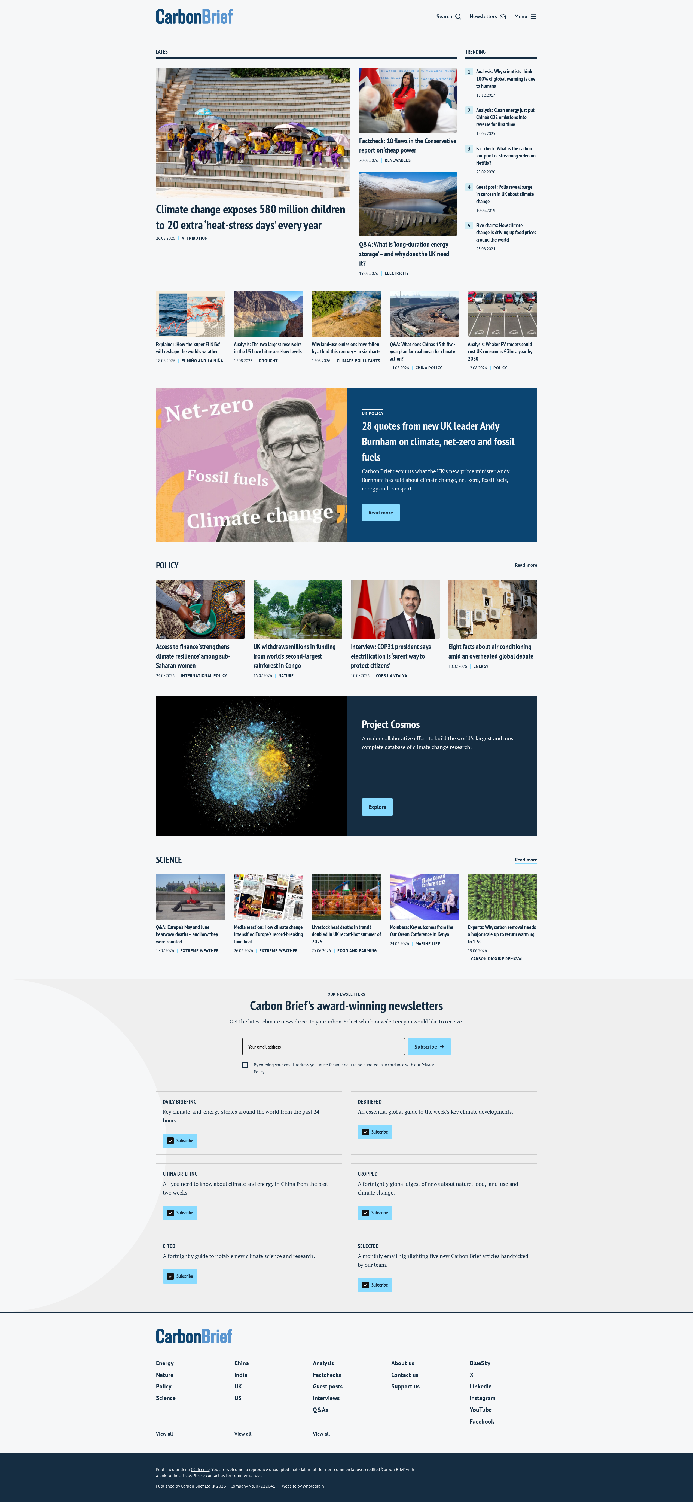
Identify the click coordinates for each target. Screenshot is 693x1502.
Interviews (326, 1398)
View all (164, 1434)
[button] (449, 16)
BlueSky (480, 1363)
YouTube (481, 1409)
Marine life (428, 943)
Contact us (404, 1375)
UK (238, 1386)
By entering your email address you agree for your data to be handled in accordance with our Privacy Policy (344, 1068)
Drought (268, 360)
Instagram (483, 1398)
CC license (200, 1469)
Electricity (397, 273)
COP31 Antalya (391, 675)
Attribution (195, 238)
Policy (500, 367)
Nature (286, 675)
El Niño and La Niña (202, 360)
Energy (481, 666)
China (241, 1363)
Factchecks (327, 1375)
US (238, 1398)
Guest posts (328, 1386)
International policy (204, 675)
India (240, 1375)
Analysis (323, 1363)
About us (402, 1363)
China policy (429, 367)
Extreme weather (200, 950)
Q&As (320, 1409)
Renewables (398, 160)
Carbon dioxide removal (497, 958)
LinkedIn (481, 1386)
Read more (526, 565)
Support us (405, 1386)
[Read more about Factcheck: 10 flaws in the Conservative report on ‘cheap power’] (407, 115)
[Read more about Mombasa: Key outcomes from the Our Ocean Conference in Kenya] (424, 917)
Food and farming (357, 950)
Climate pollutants (358, 360)
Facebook (482, 1421)
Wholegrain (313, 1486)
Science (166, 1398)
